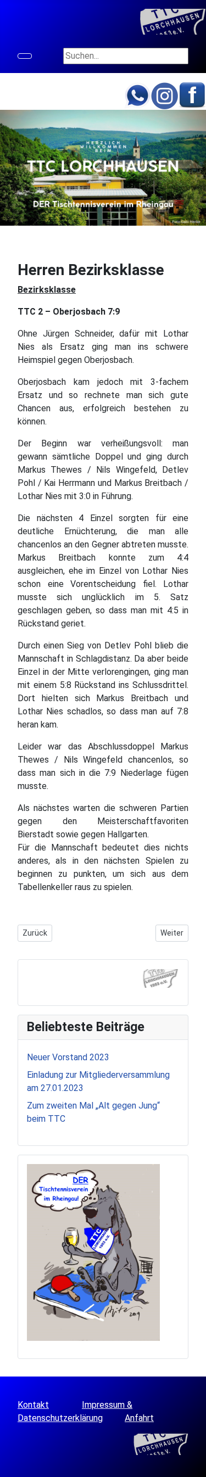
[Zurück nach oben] (192, 1463)
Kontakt (33, 1405)
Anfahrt (139, 1418)
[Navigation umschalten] (25, 56)
